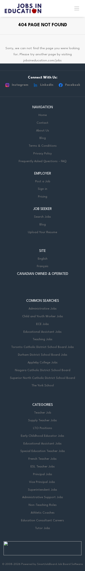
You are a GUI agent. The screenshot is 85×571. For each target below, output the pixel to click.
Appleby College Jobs (43, 362)
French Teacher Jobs (42, 458)
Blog (42, 138)
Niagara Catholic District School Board (42, 370)
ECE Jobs (42, 324)
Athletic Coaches (43, 512)
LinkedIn (46, 84)
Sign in (42, 188)
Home (42, 115)
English (42, 258)
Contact (42, 122)
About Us (42, 130)
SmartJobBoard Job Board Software (60, 564)
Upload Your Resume (42, 232)
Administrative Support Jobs (42, 497)
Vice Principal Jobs (42, 482)
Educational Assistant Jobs (42, 331)
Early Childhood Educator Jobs (42, 435)
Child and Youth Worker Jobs (42, 316)
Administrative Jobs (43, 308)
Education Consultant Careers (42, 520)
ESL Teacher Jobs (42, 466)
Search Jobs (42, 216)
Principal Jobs (42, 474)
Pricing (42, 196)
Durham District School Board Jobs (42, 354)
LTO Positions (42, 428)
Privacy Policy (42, 153)
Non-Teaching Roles (43, 505)
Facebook (72, 84)
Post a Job (42, 181)
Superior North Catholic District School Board (42, 378)
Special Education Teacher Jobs (42, 451)
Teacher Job (42, 412)
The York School (42, 385)
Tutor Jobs (42, 528)
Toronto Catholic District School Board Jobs (42, 347)
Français (42, 266)
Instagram (20, 84)
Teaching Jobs (42, 339)
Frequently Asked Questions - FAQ (42, 161)
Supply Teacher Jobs (42, 420)
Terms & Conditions (43, 145)
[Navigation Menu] (76, 8)
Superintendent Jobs (42, 489)
